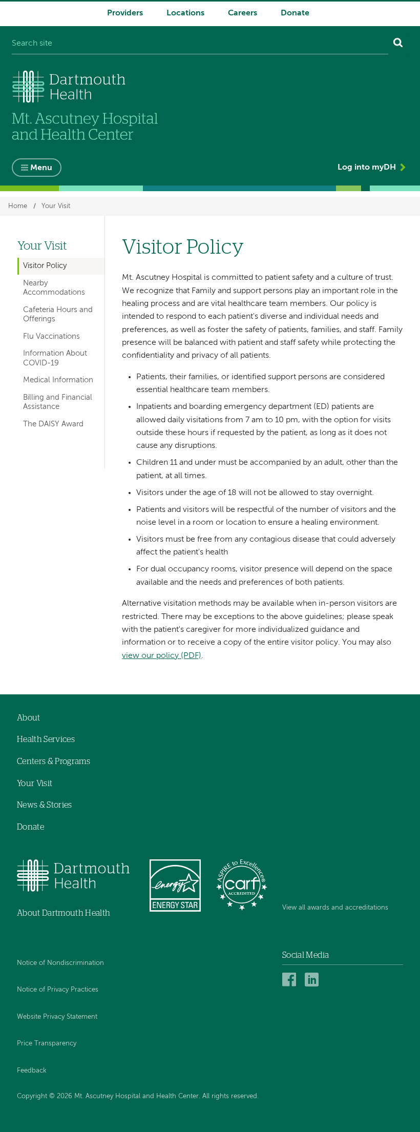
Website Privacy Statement (57, 1017)
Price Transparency (46, 1043)
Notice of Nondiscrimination (60, 963)
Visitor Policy (45, 266)
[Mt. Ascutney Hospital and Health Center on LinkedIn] (313, 979)
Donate (295, 13)
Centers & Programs (53, 761)
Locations (185, 13)
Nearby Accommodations (54, 287)
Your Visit (55, 206)
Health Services (46, 739)
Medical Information (58, 380)
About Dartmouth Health (63, 913)
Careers (242, 13)
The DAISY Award (53, 424)
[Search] (398, 44)
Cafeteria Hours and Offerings (58, 314)
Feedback (32, 1070)
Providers (125, 13)
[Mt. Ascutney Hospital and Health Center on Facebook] (290, 979)
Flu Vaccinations (51, 336)
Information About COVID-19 (55, 357)
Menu (41, 168)
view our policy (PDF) (161, 656)
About (28, 718)
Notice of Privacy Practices (57, 989)
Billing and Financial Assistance (57, 402)
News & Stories (44, 805)
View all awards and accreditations (335, 907)
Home (17, 206)
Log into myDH (367, 167)
